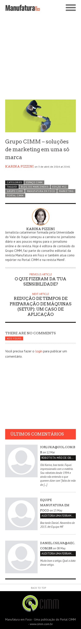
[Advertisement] (40, 56)
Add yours (14, 338)
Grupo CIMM (15, 191)
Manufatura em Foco (41, 191)
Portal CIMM (15, 195)
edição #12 (59, 186)
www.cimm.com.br (41, 624)
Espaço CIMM (34, 182)
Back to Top (38, 587)
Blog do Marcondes (34, 186)
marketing (66, 191)
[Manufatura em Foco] (23, 7)
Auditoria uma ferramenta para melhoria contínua (58, 516)
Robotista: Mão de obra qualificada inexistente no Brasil (58, 458)
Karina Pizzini (19, 166)
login (38, 351)
